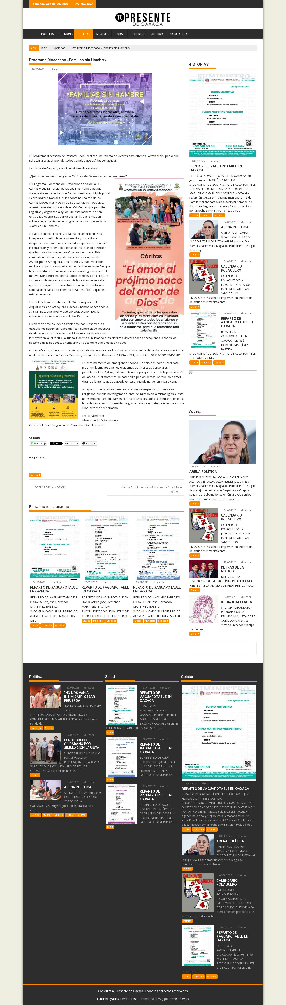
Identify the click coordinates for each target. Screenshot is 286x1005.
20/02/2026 (72, 735)
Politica (47, 34)
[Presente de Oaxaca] (33, 33)
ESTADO (35, 814)
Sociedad (83, 34)
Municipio (47, 625)
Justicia (157, 34)
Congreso (138, 34)
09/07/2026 (148, 739)
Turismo (81, 814)
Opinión (65, 34)
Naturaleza (179, 34)
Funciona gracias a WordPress (117, 999)
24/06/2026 (148, 786)
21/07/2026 (148, 687)
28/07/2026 (90, 582)
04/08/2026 (38, 582)
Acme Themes (179, 999)
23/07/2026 (141, 582)
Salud (110, 732)
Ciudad (120, 34)
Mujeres (102, 34)
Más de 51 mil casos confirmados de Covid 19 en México (152, 489)
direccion (56, 69)
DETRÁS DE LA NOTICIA (50, 487)
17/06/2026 (72, 687)
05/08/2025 (72, 782)
